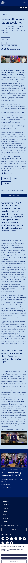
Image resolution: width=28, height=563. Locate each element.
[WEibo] (7, 542)
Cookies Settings (14, 561)
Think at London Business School (9, 8)
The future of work (6, 45)
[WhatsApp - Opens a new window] (5, 49)
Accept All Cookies (14, 554)
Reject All (14, 558)
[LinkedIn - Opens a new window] (2, 49)
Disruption (12, 42)
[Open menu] (24, 2)
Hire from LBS (6, 504)
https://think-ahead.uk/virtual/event (11, 81)
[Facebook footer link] (15, 538)
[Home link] (3, 3)
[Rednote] (2, 542)
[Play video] (14, 438)
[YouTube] (7, 538)
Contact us (5, 511)
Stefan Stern (5, 37)
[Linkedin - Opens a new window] (23, 7)
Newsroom (5, 508)
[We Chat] (24, 538)
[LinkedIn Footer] (2, 538)
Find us (4, 514)
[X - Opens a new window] (26, 7)
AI (7, 42)
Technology (18, 42)
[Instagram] (11, 538)
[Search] (21, 2)
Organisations (6, 501)
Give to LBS (5, 521)
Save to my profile (23, 10)
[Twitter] (20, 538)
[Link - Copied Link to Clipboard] (8, 49)
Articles (3, 42)
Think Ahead (14, 45)
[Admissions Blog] (11, 542)
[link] (5, 178)
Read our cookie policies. (7, 552)
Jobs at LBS (5, 518)
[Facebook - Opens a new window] (21, 7)
